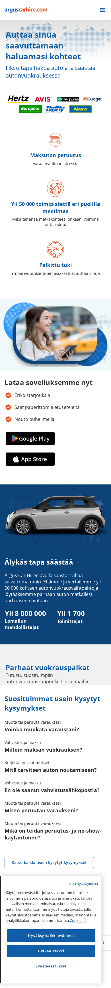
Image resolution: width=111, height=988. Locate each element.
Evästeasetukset (51, 966)
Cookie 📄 (78, 920)
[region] (51, 929)
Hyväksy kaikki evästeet (51, 935)
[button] (102, 10)
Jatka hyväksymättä (83, 883)
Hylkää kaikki (51, 950)
